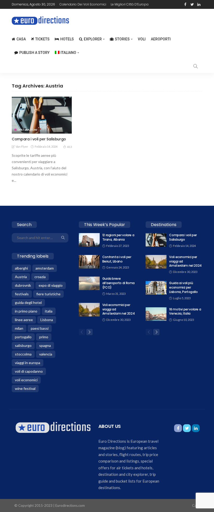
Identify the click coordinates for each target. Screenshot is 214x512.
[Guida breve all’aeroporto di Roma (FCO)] (89, 283)
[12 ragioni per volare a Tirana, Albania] (89, 240)
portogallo (23, 337)
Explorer (93, 39)
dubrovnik (23, 285)
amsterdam (44, 268)
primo (43, 337)
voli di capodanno (29, 371)
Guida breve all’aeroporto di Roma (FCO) (118, 283)
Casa (21, 39)
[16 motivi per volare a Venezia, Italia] (156, 314)
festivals (22, 294)
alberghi (21, 268)
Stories (122, 39)
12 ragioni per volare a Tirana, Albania (118, 237)
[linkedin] (198, 4)
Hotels (67, 39)
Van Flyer (22, 146)
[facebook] (185, 4)
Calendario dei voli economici (83, 4)
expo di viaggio (51, 285)
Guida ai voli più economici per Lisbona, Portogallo (183, 287)
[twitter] (192, 4)
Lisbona (46, 319)
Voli (142, 39)
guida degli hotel (28, 302)
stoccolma (23, 354)
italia (48, 311)
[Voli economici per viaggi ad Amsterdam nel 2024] (89, 309)
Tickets (42, 39)
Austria (21, 276)
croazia (40, 276)
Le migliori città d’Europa (129, 4)
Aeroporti (161, 39)
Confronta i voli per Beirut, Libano (116, 259)
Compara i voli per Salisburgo (39, 139)
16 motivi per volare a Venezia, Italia (185, 311)
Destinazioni (27, 129)
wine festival (25, 388)
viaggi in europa (27, 362)
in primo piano (26, 311)
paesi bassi (40, 328)
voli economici (26, 380)
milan (19, 328)
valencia (45, 354)
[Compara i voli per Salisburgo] (42, 115)
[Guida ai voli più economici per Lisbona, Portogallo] (156, 288)
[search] (195, 66)
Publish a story (34, 53)
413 (69, 146)
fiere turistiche (48, 294)
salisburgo (23, 345)
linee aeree (24, 319)
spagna (45, 345)
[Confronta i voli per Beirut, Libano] (89, 262)
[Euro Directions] (53, 426)
